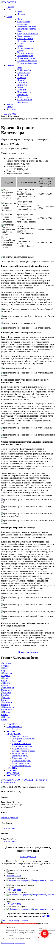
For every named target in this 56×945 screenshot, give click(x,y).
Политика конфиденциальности (13, 943)
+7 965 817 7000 (14, 875)
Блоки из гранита (20, 736)
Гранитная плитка (20, 763)
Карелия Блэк (18, 741)
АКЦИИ (46, 916)
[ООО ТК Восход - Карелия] (14, 921)
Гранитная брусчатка (21, 765)
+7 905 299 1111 (14, 890)
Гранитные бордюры (21, 760)
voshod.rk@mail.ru (9, 817)
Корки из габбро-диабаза (23, 751)
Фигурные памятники (22, 746)
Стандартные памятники (23, 739)
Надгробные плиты (21, 748)
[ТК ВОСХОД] (8, 2)
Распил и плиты (19, 753)
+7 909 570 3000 (8, 114)
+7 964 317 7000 (14, 904)
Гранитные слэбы (20, 756)
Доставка (16, 729)
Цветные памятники (21, 743)
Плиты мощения (19, 758)
